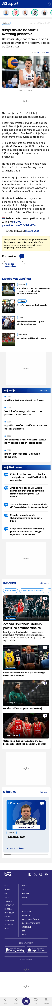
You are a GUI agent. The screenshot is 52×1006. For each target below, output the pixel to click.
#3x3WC (16, 221)
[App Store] (37, 950)
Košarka (6, 23)
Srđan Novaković (16, 848)
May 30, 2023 (32, 230)
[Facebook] (30, 874)
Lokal (7, 928)
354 (12, 285)
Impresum (26, 915)
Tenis (21, 318)
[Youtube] (46, 874)
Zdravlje (9, 901)
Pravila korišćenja (30, 919)
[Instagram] (40, 874)
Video (24, 886)
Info (6, 886)
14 (12, 335)
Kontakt (26, 935)
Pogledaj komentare (11, 265)
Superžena (9, 913)
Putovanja (9, 905)
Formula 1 (11, 832)
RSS (23, 931)
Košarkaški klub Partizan (32, 590)
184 (6, 515)
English (25, 893)
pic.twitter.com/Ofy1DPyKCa (18, 225)
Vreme (25, 897)
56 (12, 302)
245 (6, 504)
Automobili (9, 924)
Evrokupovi (23, 334)
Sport (7, 890)
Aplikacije (26, 927)
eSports (8, 917)
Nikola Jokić (10, 590)
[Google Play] (15, 950)
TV (23, 890)
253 (6, 488)
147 (6, 529)
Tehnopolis (10, 920)
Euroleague (10, 618)
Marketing (26, 911)
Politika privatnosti (31, 923)
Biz (6, 893)
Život (7, 897)
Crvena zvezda (12, 735)
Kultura (8, 909)
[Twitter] (35, 874)
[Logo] (10, 4)
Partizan (22, 284)
